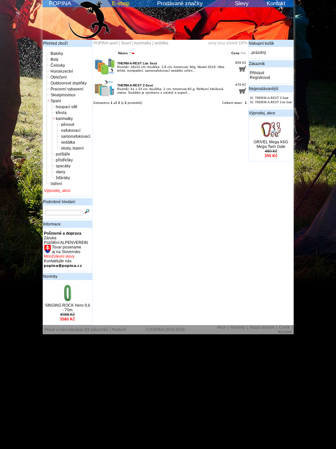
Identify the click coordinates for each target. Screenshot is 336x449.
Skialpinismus (63, 95)
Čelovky (58, 65)
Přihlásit (257, 73)
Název (123, 53)
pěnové (67, 124)
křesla (61, 112)
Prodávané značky (180, 3)
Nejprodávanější (263, 88)
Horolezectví (62, 71)
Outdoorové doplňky (69, 83)
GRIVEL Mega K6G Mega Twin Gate (271, 144)
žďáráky (63, 178)
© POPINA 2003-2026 (165, 329)
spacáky (63, 166)
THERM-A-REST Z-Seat (135, 85)
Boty (54, 59)
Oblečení (59, 77)
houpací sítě (66, 107)
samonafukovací (75, 136)
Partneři (119, 329)
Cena (235, 53)
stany (60, 172)
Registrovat (260, 77)
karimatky (64, 118)
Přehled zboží (55, 43)
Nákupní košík (261, 43)
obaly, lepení (72, 148)
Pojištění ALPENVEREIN (66, 242)
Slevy (242, 3)
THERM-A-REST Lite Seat (137, 63)
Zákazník (257, 63)
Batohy (57, 53)
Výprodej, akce (57, 190)
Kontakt (276, 3)
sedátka (68, 142)
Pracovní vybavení (67, 89)
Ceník (284, 327)
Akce (221, 327)
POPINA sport (106, 43)
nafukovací (70, 130)
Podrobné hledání (59, 202)
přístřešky (64, 160)
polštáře (63, 154)
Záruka (50, 238)
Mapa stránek (262, 327)
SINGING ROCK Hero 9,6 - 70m (67, 307)
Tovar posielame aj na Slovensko (66, 249)
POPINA (60, 3)
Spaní (56, 101)
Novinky (50, 276)
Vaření (56, 183)
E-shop (120, 3)
